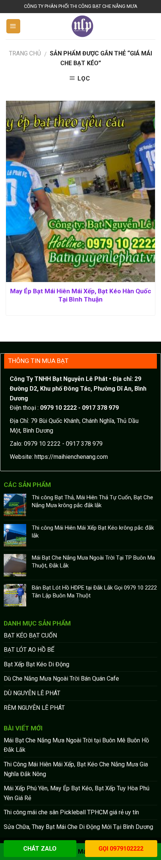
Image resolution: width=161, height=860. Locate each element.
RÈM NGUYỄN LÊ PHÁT (34, 707)
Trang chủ (25, 53)
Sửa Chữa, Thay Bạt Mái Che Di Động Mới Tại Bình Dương (78, 826)
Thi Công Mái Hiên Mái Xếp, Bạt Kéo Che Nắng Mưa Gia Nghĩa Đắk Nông (76, 769)
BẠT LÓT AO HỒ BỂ (29, 649)
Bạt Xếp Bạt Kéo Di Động (36, 664)
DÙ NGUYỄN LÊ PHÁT (32, 693)
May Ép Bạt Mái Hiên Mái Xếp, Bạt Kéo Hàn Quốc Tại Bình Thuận (80, 295)
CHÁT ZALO (40, 848)
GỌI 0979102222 (120, 848)
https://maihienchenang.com (71, 456)
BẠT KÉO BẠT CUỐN (30, 635)
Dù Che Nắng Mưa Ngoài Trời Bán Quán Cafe (61, 678)
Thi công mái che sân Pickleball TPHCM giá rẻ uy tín (71, 812)
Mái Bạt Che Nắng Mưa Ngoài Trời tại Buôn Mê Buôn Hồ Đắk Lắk (76, 745)
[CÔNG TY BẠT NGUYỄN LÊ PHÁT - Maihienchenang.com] (83, 26)
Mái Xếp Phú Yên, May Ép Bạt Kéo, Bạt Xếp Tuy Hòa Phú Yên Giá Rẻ (76, 793)
